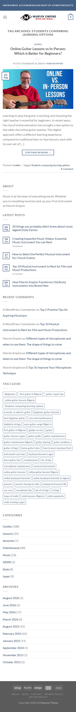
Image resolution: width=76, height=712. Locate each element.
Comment (67, 168)
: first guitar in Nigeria (30, 394)
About (16, 694)
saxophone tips (24, 490)
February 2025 (12, 633)
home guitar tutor (30, 448)
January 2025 (11, 641)
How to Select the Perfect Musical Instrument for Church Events (41, 255)
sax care (8, 490)
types (6, 576)
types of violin (11, 496)
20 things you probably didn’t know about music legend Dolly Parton (42, 228)
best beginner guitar (14, 418)
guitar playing (43, 442)
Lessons (8, 533)
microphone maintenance (17, 466)
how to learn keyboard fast (57, 448)
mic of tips (46, 460)
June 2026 (9, 605)
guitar (49, 430)
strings (55, 490)
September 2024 (13, 648)
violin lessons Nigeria (33, 496)
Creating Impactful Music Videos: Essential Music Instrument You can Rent (39, 240)
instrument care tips (14, 454)
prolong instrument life (54, 484)
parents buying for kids (27, 484)
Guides (38, 44)
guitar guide (34, 436)
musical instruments (44, 466)
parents (8, 484)
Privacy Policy (54, 694)
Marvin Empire (54, 63)
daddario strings (12, 424)
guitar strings (11, 448)
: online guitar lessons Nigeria (19, 400)
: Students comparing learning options (23, 406)
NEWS (7, 562)
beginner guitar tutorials (46, 412)
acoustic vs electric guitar (17, 412)
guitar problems (62, 442)
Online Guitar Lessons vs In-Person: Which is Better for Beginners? (38, 51)
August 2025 (11, 626)
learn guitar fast (12, 460)
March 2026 (10, 619)
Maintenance (11, 548)
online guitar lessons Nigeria (43, 472)
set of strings (42, 490)
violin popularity (55, 496)
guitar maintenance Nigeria (18, 442)
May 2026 (9, 612)
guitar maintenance (54, 436)
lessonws (8, 540)
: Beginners (9, 394)
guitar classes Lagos (14, 436)
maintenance (31, 460)
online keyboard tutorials (17, 478)
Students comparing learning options (51, 165)
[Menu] (5, 17)
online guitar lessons (14, 472)
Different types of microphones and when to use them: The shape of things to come (37, 341)
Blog (25, 694)
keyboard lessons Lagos (40, 454)
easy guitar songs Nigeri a (37, 424)
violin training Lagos (14, 502)
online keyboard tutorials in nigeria (51, 478)
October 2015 (12, 662)
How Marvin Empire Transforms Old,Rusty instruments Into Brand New (39, 283)
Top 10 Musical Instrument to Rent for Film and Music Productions (42, 268)
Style (6, 569)
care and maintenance (40, 418)
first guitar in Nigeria (15, 430)
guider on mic (36, 430)
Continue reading (38, 152)
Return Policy (38, 697)
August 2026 (11, 598)
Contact (36, 694)
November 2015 (13, 655)
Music (7, 555)
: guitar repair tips (54, 394)
